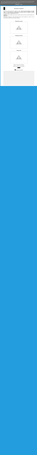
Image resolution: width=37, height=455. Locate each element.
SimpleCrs (23, 66)
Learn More (17, 4)
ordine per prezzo (18, 66)
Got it (21, 4)
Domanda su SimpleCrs (19, 8)
